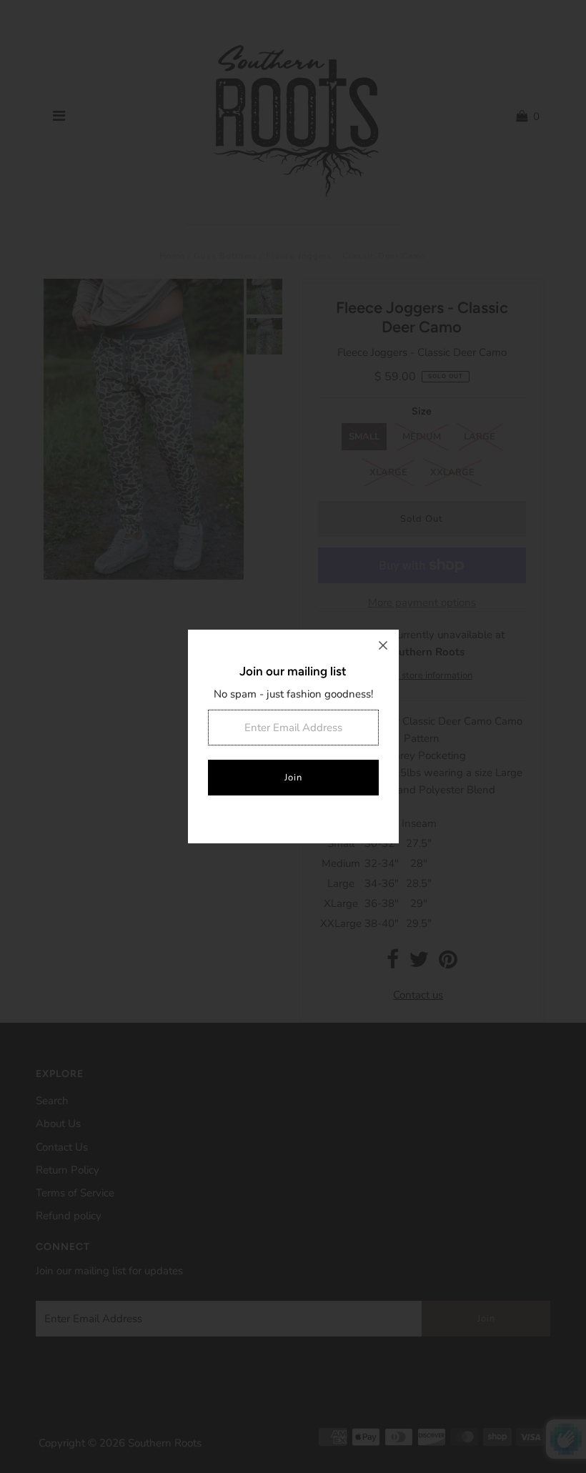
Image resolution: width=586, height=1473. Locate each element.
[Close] (383, 645)
